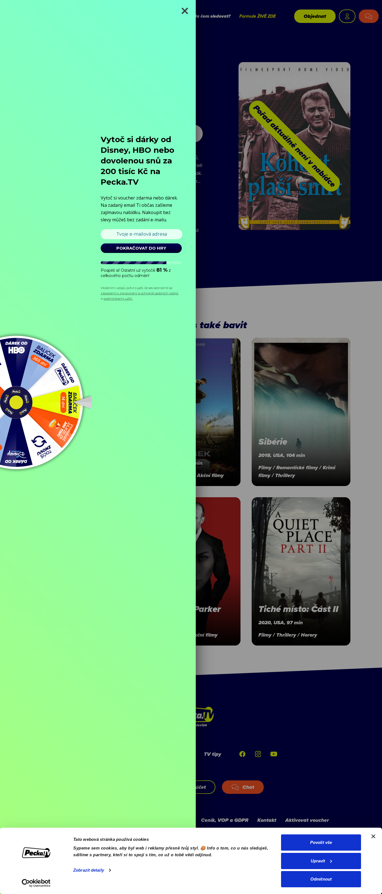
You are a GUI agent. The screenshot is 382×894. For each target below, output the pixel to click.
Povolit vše (321, 842)
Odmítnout (321, 879)
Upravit (318, 860)
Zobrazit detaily (88, 870)
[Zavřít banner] (373, 836)
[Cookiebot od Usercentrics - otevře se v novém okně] (36, 883)
